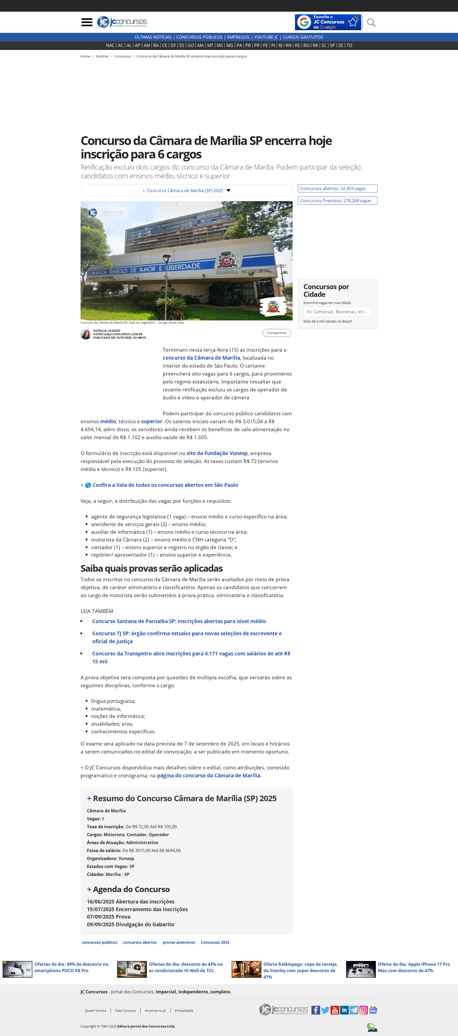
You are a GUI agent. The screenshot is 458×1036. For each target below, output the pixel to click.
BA (156, 45)
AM (147, 45)
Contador (137, 834)
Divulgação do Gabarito (130, 924)
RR (315, 45)
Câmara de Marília (106, 811)
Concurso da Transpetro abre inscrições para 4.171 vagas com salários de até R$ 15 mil (191, 657)
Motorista (114, 834)
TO (349, 45)
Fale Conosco (125, 1010)
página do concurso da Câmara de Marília (208, 775)
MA (200, 45)
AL (129, 45)
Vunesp (126, 858)
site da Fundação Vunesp (217, 453)
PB (248, 45)
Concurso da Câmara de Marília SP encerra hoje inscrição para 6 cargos (191, 56)
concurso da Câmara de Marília (201, 357)
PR (256, 45)
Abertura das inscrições (130, 901)
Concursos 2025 (215, 942)
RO (306, 45)
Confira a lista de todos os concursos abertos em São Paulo (165, 484)
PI (273, 45)
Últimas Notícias (153, 37)
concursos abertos (140, 942)
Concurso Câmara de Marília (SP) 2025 (183, 190)
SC (324, 45)
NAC (110, 45)
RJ (280, 45)
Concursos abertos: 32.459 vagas (333, 188)
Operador (159, 834)
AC (120, 45)
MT (210, 45)
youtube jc (266, 37)
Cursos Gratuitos (303, 37)
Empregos (238, 37)
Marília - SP (117, 874)
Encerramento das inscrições (137, 909)
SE (340, 45)
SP (332, 45)
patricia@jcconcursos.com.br (118, 334)
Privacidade (184, 1010)
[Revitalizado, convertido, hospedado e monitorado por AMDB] (372, 1027)
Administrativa (142, 842)
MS (220, 45)
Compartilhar (277, 332)
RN (289, 45)
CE (164, 45)
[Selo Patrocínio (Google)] (328, 22)
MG (229, 45)
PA (239, 45)
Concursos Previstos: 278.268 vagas (335, 201)
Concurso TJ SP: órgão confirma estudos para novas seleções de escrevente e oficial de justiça (187, 637)
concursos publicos (99, 942)
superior (151, 421)
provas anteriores (179, 942)
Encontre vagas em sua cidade (327, 302)
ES (181, 45)
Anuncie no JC (155, 1010)
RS (297, 45)
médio (108, 421)
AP (137, 45)
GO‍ (191, 45)
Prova (108, 916)
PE (265, 45)
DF (173, 45)
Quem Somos (95, 1010)
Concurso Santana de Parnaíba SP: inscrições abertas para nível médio (179, 621)
